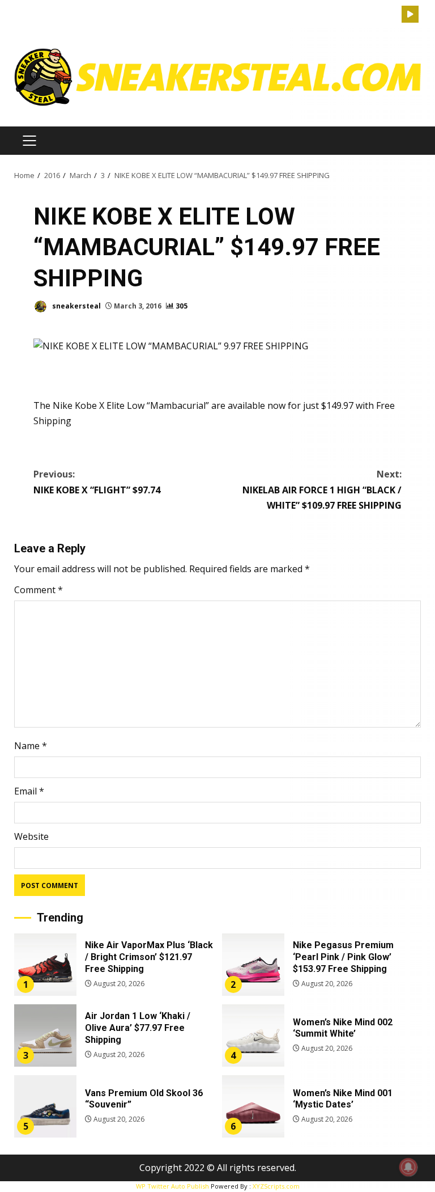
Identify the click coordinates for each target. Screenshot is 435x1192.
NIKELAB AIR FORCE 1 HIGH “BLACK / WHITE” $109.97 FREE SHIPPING (322, 489)
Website (31, 836)
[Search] (393, 14)
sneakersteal (75, 306)
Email (29, 791)
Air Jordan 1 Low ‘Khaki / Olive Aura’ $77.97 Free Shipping (45, 1035)
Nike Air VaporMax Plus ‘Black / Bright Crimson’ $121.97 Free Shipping (45, 964)
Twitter (410, 14)
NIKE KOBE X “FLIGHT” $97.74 (96, 482)
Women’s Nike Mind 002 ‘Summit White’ (253, 1035)
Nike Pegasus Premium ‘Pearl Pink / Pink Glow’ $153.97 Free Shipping (253, 964)
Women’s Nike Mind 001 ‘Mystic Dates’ (253, 1106)
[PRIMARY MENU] (29, 140)
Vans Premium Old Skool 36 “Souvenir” (45, 1106)
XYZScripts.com (276, 1186)
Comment (38, 590)
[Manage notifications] (408, 1167)
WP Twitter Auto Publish (172, 1186)
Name (30, 745)
